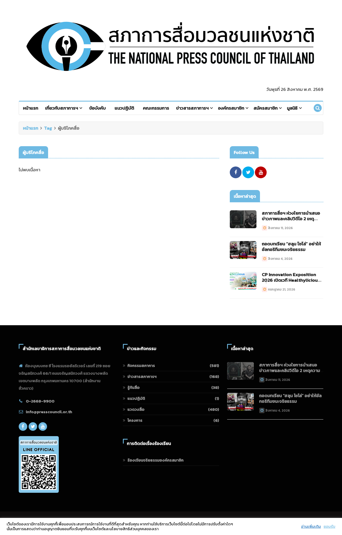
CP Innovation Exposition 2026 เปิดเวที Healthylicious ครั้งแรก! (291, 280)
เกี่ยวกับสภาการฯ (61, 107)
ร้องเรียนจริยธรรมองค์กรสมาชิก (155, 460)
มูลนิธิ (292, 107)
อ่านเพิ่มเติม (311, 526)
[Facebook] (236, 172)
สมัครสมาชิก (266, 107)
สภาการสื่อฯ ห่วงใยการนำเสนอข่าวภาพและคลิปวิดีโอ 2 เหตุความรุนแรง (291, 219)
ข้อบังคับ (97, 107)
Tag (48, 128)
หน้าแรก (30, 107)
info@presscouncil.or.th (49, 412)
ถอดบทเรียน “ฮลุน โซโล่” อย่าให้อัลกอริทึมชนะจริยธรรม (291, 246)
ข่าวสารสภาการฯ (192, 107)
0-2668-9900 (40, 401)
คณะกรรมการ (156, 107)
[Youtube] (261, 172)
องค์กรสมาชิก (231, 107)
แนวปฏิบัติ (124, 107)
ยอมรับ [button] (329, 526)
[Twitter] (248, 172)
